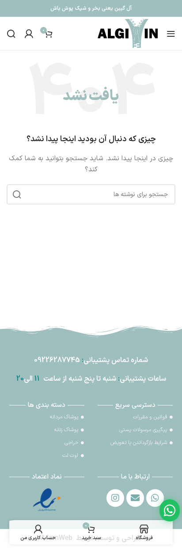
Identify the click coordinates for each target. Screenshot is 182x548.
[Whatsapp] (155, 498)
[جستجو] (11, 33)
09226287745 (57, 360)
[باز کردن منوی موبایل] (171, 33)
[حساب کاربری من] (29, 33)
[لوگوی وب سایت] (128, 33)
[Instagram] (115, 498)
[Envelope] (135, 498)
